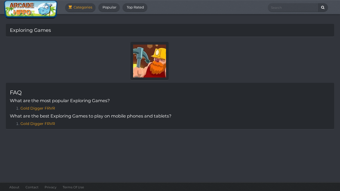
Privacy (51, 187)
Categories (82, 7)
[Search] (323, 7)
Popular (109, 7)
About (14, 187)
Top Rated (135, 7)
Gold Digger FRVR (37, 108)
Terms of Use (73, 187)
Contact (32, 187)
